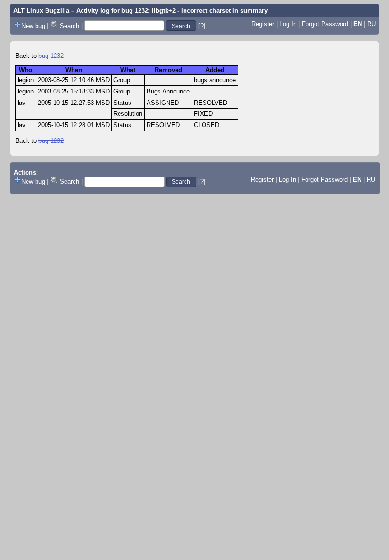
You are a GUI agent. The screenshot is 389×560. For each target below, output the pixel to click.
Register (262, 24)
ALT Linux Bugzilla (41, 10)
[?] (201, 25)
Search (69, 25)
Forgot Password (325, 24)
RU (371, 24)
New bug (33, 25)
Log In (287, 24)
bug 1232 (51, 55)
